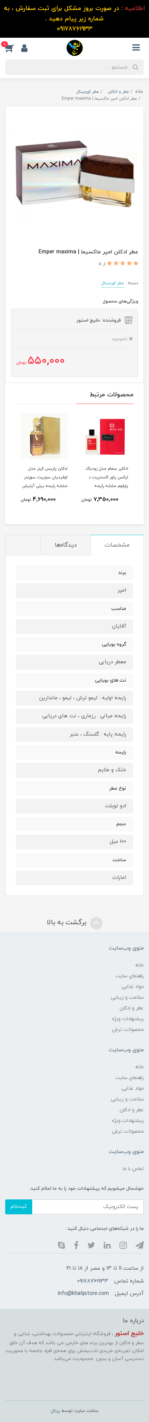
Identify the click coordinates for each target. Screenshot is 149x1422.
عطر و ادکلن (132, 1008)
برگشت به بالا (67, 923)
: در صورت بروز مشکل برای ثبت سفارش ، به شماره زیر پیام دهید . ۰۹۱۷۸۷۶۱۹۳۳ (74, 18)
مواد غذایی (133, 986)
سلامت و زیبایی (127, 997)
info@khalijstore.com (83, 1293)
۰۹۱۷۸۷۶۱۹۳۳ (92, 1281)
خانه (139, 965)
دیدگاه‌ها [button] (66, 545)
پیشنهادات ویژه (128, 1019)
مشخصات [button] (117, 545)
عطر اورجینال (112, 283)
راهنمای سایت (129, 976)
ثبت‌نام (19, 1206)
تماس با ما (133, 1169)
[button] (13, 47)
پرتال (55, 1411)
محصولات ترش (128, 1029)
